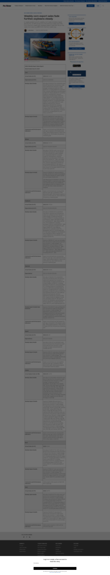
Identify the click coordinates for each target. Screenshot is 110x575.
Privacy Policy (58, 572)
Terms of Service (52, 572)
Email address (36, 563)
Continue (55, 568)
